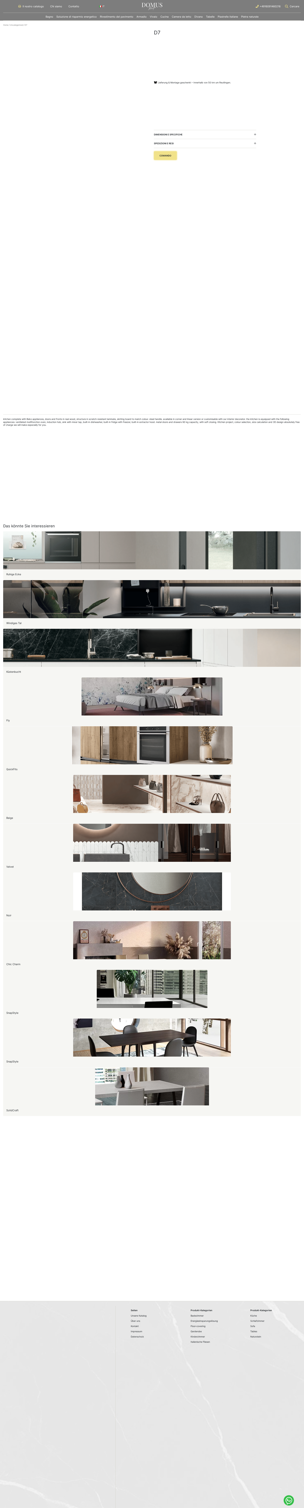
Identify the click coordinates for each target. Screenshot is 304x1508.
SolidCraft (12, 1110)
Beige (9, 817)
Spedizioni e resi (164, 143)
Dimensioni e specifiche (168, 134)
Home (5, 25)
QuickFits (11, 769)
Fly (8, 720)
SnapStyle (12, 1012)
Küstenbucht (13, 671)
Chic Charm (13, 964)
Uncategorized (16, 25)
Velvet (10, 866)
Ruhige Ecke (13, 574)
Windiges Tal (14, 623)
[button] (205, 134)
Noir (8, 915)
